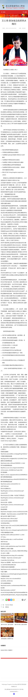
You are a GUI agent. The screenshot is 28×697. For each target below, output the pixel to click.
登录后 (6, 650)
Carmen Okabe (9, 604)
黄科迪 (7, 607)
